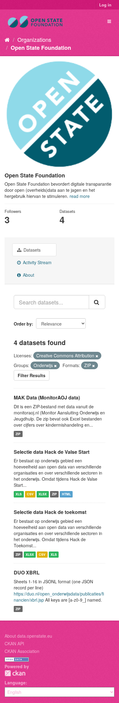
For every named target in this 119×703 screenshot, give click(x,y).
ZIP (18, 434)
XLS (19, 494)
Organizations (34, 39)
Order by (23, 324)
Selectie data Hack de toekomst (50, 511)
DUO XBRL (27, 572)
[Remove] (97, 355)
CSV (30, 494)
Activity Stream (37, 262)
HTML (66, 494)
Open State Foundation (41, 48)
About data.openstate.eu (28, 636)
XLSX (42, 494)
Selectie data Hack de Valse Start (51, 451)
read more (80, 196)
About (28, 275)
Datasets (31, 250)
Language (15, 682)
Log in (105, 5)
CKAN (15, 673)
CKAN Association (22, 651)
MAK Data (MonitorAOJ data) (47, 397)
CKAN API (14, 643)
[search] (97, 302)
